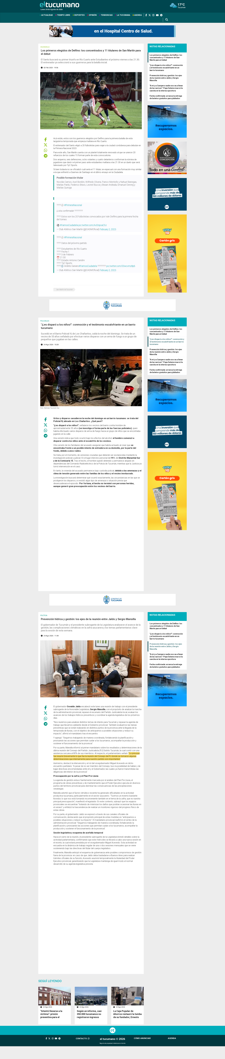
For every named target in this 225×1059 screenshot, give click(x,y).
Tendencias (107, 15)
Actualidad (47, 15)
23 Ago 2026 (47, 1007)
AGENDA (172, 1038)
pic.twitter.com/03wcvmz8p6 (120, 266)
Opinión (93, 15)
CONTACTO (81, 1038)
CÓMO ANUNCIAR (142, 1038)
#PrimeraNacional (73, 205)
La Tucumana (123, 15)
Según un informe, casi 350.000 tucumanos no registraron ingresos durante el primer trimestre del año (89, 1017)
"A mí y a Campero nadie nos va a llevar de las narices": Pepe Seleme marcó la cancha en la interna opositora (166, 88)
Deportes (79, 15)
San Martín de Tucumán (64, 289)
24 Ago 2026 (84, 1007)
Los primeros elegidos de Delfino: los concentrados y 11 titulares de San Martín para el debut (166, 57)
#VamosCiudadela (69, 225)
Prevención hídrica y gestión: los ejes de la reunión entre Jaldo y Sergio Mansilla (166, 77)
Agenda (138, 15)
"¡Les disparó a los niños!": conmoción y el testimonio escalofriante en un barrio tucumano (166, 67)
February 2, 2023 (108, 229)
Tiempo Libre (63, 15)
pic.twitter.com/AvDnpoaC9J (93, 225)
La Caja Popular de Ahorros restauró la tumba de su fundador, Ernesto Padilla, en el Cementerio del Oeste (127, 1017)
